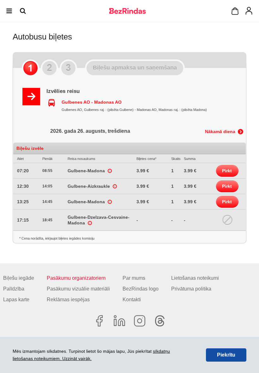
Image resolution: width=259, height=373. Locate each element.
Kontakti (132, 299)
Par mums (134, 278)
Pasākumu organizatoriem (76, 278)
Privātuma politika (191, 288)
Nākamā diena (220, 131)
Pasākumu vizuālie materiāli (78, 288)
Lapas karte (16, 299)
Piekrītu (226, 355)
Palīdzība (13, 288)
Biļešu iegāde (18, 278)
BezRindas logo (141, 288)
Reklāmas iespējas (68, 299)
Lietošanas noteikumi (195, 278)
